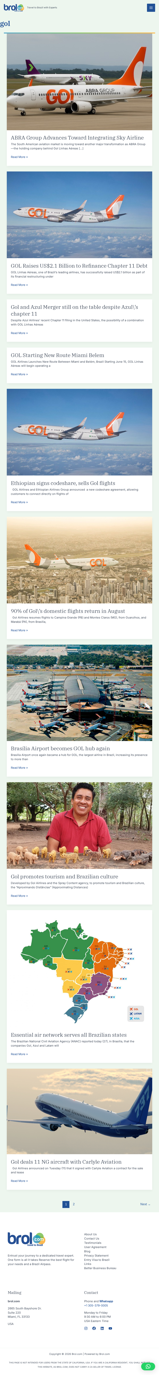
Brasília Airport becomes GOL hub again (60, 748)
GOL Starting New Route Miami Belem (57, 355)
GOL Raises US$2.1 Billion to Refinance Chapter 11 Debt (79, 265)
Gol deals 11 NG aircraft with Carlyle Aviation (66, 1161)
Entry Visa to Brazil (97, 1260)
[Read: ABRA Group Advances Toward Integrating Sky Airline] (79, 81)
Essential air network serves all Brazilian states (69, 1034)
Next (145, 1204)
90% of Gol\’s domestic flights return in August (68, 610)
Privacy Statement (96, 1255)
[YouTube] (110, 1328)
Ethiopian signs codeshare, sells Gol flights (63, 483)
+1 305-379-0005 (96, 1305)
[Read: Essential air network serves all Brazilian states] (79, 968)
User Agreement (95, 1247)
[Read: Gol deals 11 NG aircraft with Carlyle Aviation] (79, 1111)
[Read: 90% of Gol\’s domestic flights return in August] (79, 560)
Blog (87, 1251)
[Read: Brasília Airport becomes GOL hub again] (79, 692)
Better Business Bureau (100, 1268)
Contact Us (91, 1238)
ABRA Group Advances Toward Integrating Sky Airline (77, 137)
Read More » (19, 157)
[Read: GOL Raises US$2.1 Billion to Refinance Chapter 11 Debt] (79, 214)
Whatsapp (106, 1301)
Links (87, 1264)
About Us (90, 1234)
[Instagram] (86, 1328)
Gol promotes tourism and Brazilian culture (64, 876)
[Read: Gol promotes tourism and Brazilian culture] (79, 825)
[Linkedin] (102, 1328)
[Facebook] (94, 1328)
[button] (148, 1366)
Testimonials (92, 1243)
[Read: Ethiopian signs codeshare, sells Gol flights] (79, 432)
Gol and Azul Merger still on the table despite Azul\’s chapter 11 (74, 310)
